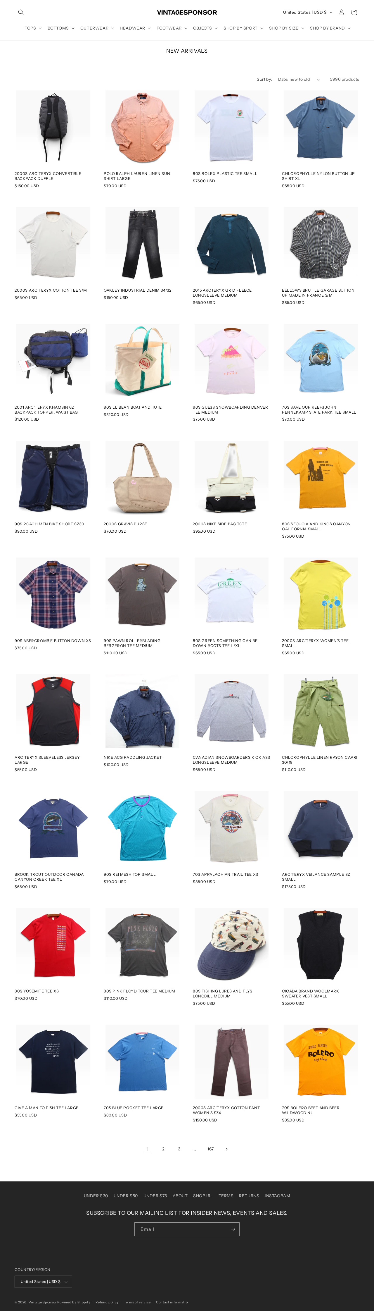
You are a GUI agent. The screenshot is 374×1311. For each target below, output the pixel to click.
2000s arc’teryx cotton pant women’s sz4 (226, 1110)
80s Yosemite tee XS (37, 991)
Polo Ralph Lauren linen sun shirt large (137, 176)
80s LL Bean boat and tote (133, 407)
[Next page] (226, 1149)
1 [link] (148, 1149)
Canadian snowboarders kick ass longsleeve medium (231, 760)
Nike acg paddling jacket (133, 757)
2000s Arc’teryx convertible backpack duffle (48, 176)
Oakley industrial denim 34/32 (137, 290)
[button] (21, 12)
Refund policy (107, 1302)
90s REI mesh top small (130, 874)
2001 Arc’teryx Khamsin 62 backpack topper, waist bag (46, 409)
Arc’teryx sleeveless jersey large (47, 760)
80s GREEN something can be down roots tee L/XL (225, 643)
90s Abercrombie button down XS (53, 640)
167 (210, 1149)
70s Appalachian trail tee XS (225, 874)
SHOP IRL (203, 1195)
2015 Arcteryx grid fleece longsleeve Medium (222, 292)
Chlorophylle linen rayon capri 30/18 (319, 760)
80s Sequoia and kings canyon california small (316, 526)
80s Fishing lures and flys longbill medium (222, 993)
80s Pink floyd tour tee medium (139, 991)
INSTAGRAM (277, 1195)
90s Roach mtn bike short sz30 (49, 524)
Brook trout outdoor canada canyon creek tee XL (49, 877)
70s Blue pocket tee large (134, 1107)
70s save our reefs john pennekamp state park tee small (319, 409)
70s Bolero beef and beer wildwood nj (311, 1110)
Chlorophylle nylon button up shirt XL (318, 176)
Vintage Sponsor (43, 1302)
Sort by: (264, 79)
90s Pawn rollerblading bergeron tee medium (132, 643)
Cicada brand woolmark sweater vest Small (310, 993)
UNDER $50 (126, 1195)
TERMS (226, 1195)
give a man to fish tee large (47, 1107)
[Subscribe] (232, 1229)
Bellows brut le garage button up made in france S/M (318, 292)
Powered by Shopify (74, 1302)
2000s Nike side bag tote (220, 524)
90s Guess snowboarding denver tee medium (230, 409)
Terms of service (137, 1302)
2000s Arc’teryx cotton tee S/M (51, 290)
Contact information (173, 1302)
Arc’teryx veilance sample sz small (316, 877)
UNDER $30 (96, 1195)
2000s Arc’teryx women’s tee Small (315, 643)
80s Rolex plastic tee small (225, 173)
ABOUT (180, 1195)
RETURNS (249, 1195)
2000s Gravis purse (125, 524)
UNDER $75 (155, 1195)
